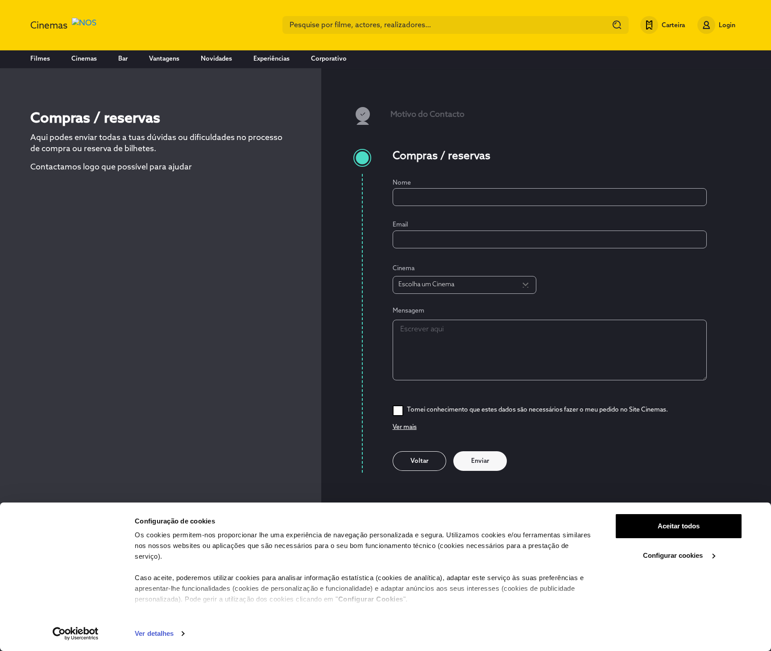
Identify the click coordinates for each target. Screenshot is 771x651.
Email (400, 225)
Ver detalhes (154, 633)
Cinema (404, 268)
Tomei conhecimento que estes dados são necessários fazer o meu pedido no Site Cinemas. (537, 410)
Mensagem (408, 311)
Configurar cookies (674, 555)
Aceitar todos (679, 526)
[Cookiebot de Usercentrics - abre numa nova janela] (76, 633)
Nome (402, 183)
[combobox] (455, 25)
